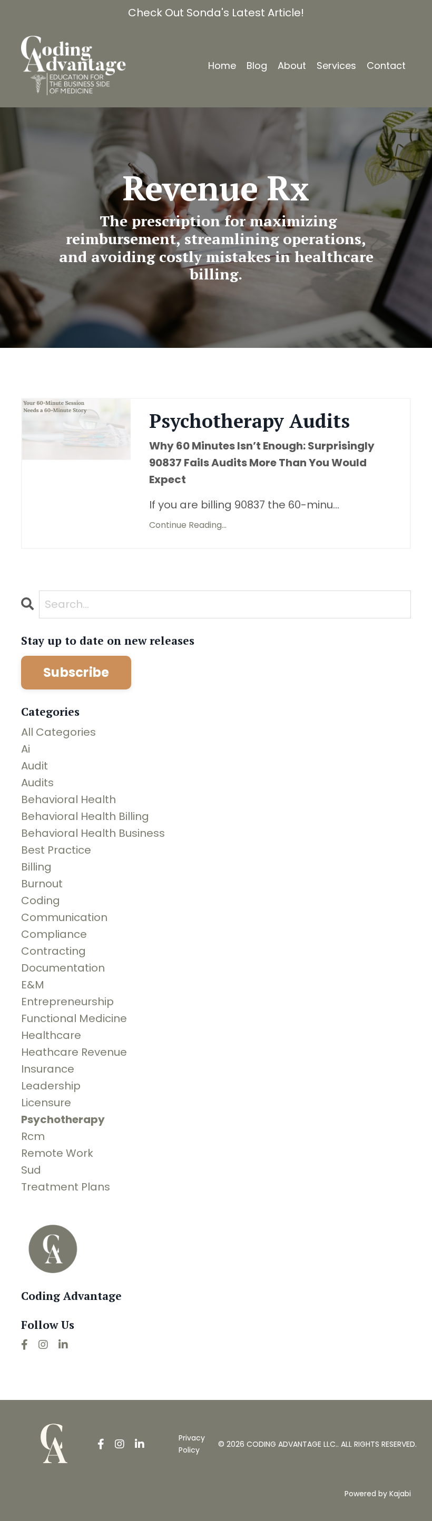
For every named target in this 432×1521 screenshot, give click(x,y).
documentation (63, 967)
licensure (46, 1102)
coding (40, 900)
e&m (32, 984)
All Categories (58, 732)
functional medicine (74, 1018)
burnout (42, 883)
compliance (54, 934)
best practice (56, 850)
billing (36, 866)
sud (31, 1170)
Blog (257, 65)
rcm (33, 1136)
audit (34, 765)
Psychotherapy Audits (249, 420)
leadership (51, 1085)
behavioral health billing (85, 816)
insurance (47, 1069)
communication (64, 917)
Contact (386, 65)
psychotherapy (63, 1119)
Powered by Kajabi (378, 1493)
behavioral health (68, 799)
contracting (53, 951)
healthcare (51, 1035)
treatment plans (65, 1186)
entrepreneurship (67, 1001)
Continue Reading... (188, 525)
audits (37, 782)
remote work (57, 1153)
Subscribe (76, 672)
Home (222, 65)
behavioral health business (93, 833)
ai (25, 749)
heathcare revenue (74, 1052)
